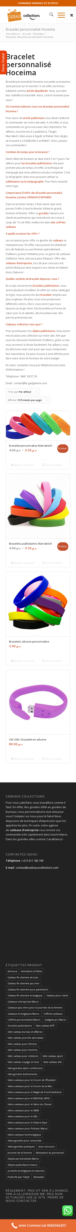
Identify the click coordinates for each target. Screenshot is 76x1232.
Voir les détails (53, 464)
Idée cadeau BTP (45, 1025)
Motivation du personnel (50, 1152)
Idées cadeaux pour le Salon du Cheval (29, 1104)
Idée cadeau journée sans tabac (25, 1037)
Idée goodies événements (22, 1074)
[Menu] (59, 15)
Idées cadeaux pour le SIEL (23, 1116)
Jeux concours (47, 1146)
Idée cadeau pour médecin (23, 1056)
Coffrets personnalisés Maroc (24, 1019)
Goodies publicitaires (20, 1025)
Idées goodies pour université (24, 1140)
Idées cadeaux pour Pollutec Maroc (28, 1128)
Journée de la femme (20, 1152)
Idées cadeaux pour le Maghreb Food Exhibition (35, 1092)
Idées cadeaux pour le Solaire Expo (27, 1122)
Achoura (12, 971)
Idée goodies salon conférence (25, 1068)
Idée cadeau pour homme (22, 1049)
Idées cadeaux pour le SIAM (23, 1110)
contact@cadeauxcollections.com (37, 867)
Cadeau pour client (57, 995)
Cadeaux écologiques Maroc (23, 1013)
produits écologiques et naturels (26, 1170)
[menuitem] (49, 15)
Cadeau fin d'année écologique (25, 995)
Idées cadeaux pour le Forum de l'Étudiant (32, 1080)
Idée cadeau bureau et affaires (25, 1031)
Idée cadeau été (52, 1061)
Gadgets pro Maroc (55, 1019)
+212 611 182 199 (32, 860)
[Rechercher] (49, 15)
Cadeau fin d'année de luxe (23, 977)
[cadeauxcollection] (31, 15)
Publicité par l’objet (19, 1176)
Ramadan (39, 1176)
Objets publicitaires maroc (23, 1164)
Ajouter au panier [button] (24, 464)
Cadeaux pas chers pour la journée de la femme (35, 1007)
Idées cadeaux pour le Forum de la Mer (30, 1086)
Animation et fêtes (31, 971)
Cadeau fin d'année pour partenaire (28, 989)
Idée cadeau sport (52, 1056)
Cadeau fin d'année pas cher (23, 983)
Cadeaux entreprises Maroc (23, 1001)
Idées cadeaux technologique (24, 1134)
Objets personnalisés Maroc (23, 1158)
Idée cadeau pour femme (22, 1043)
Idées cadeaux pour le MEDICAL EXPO (29, 1098)
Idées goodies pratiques (21, 1146)
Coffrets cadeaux (52, 1013)
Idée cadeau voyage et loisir (23, 1061)
